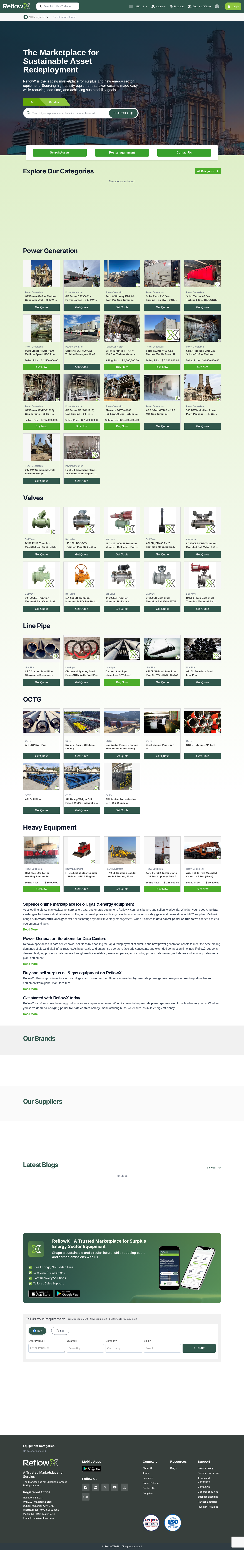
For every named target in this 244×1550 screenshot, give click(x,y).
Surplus (54, 102)
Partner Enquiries (207, 1501)
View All (211, 1167)
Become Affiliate (202, 6)
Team (146, 1473)
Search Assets (60, 152)
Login (236, 6)
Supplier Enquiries (208, 1496)
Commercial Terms (208, 1473)
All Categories (37, 17)
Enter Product (36, 1340)
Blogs (173, 1468)
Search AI (121, 113)
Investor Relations (208, 1506)
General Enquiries (208, 1491)
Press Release (151, 1483)
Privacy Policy (205, 1468)
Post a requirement (122, 152)
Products (179, 6)
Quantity (72, 1340)
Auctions (161, 6)
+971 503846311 (45, 1513)
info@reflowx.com (44, 1518)
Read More (30, 929)
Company (111, 1340)
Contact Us (184, 152)
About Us (148, 1468)
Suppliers (148, 1493)
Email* (147, 1340)
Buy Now (41, 366)
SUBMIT (199, 1348)
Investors (148, 1478)
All (32, 102)
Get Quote (41, 307)
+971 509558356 (49, 1509)
